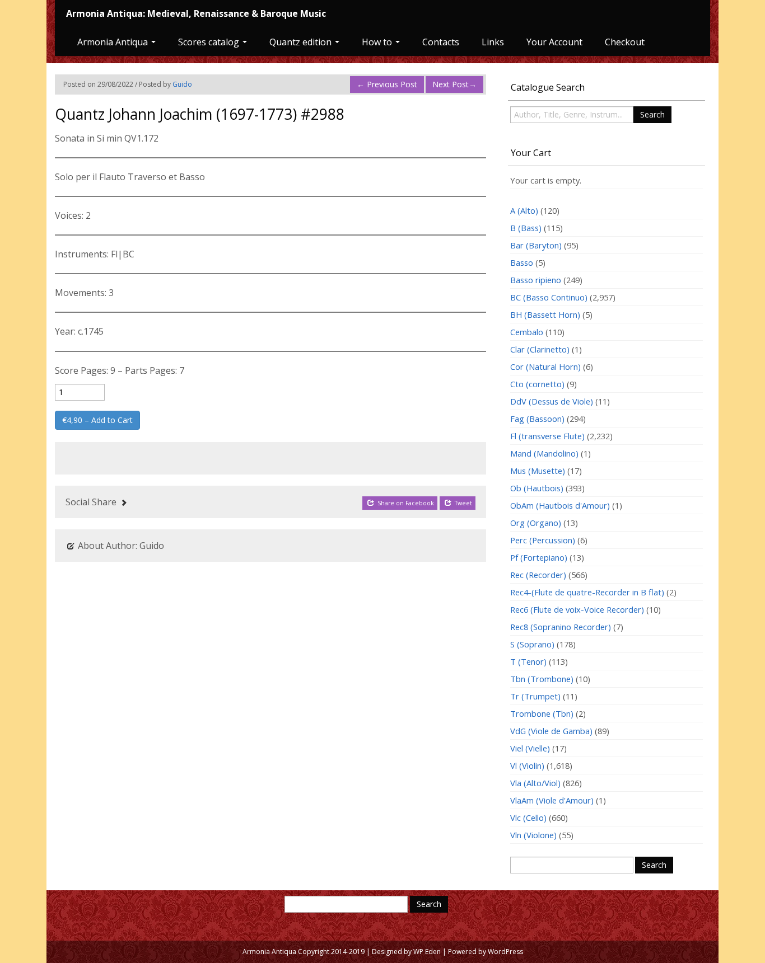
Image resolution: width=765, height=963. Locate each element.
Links (493, 42)
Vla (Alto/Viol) (535, 782)
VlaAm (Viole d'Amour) (552, 800)
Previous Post (387, 84)
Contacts (440, 42)
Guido (182, 84)
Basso (521, 262)
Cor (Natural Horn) (545, 366)
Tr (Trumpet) (535, 696)
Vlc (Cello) (528, 817)
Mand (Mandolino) (544, 453)
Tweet (462, 503)
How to (378, 42)
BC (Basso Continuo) (548, 297)
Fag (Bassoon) (537, 418)
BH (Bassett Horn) (545, 314)
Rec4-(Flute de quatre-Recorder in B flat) (587, 592)
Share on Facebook (405, 503)
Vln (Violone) (533, 834)
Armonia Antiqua (113, 42)
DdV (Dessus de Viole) (551, 401)
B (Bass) (526, 227)
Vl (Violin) (527, 765)
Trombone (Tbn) (541, 713)
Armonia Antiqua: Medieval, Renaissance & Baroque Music (196, 13)
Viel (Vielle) (530, 748)
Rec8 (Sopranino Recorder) (560, 626)
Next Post (454, 84)
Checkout (625, 42)
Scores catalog (209, 42)
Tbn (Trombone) (541, 678)
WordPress (505, 951)
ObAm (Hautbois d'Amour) (560, 505)
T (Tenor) (528, 661)
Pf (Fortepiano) (538, 557)
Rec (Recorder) (538, 574)
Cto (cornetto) (537, 383)
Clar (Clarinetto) (540, 349)
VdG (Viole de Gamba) (551, 730)
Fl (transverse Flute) (547, 435)
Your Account (554, 42)
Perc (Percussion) (542, 540)
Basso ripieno (535, 279)
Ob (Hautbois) (536, 488)
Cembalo (526, 331)
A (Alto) (524, 210)
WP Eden (427, 951)
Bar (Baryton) (536, 245)
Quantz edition (301, 42)
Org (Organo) (535, 522)
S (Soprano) (532, 644)
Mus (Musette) (537, 470)
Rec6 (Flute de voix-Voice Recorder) (577, 609)
